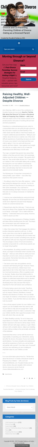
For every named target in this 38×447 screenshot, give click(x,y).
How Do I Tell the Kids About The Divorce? (17, 428)
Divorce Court (9, 424)
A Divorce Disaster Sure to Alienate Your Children (19, 386)
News (7, 430)
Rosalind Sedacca (25, 105)
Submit (28, 79)
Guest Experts (8, 374)
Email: (23, 72)
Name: (23, 65)
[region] (19, 19)
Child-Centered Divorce (11, 422)
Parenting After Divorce (11, 432)
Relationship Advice (10, 434)
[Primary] (19, 43)
